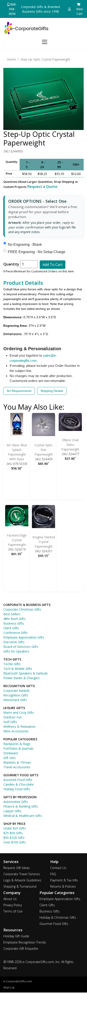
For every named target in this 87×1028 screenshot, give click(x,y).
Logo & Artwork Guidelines (22, 880)
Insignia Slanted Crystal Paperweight (43, 541)
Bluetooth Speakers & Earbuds (25, 673)
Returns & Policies (63, 886)
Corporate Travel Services (21, 874)
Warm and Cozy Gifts (18, 712)
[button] (69, 9)
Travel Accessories (16, 767)
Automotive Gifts (15, 802)
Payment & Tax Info (64, 880)
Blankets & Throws (17, 762)
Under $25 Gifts (14, 828)
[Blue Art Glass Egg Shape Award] (16, 425)
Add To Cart (52, 264)
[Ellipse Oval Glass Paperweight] (70, 423)
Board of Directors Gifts (20, 647)
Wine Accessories (16, 731)
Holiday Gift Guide (16, 936)
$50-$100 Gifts (14, 837)
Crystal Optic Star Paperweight (43, 449)
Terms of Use (13, 911)
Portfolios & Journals (18, 748)
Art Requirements (19, 391)
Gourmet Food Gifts (53, 924)
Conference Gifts (15, 633)
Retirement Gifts (15, 700)
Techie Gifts (12, 664)
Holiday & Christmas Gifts (57, 917)
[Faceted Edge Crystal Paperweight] (16, 516)
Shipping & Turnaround (19, 886)
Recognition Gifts (15, 695)
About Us (10, 899)
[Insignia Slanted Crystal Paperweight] (43, 517)
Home (11, 59)
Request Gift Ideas (16, 868)
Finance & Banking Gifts (20, 806)
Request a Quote (42, 186)
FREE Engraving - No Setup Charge (36, 252)
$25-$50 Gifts (13, 833)
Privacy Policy (12, 905)
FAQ (53, 874)
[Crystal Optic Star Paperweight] (43, 425)
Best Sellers (11, 614)
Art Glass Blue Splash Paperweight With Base (17, 452)
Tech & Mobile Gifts (17, 668)
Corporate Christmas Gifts (22, 609)
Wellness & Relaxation (19, 726)
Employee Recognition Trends (24, 942)
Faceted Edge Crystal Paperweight (17, 540)
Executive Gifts (14, 642)
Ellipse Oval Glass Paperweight (70, 444)
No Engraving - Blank (25, 244)
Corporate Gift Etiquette (20, 948)
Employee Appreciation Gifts (23, 637)
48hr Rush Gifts (14, 619)
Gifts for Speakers (16, 651)
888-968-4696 (12, 9)
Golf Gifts (10, 722)
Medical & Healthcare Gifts (22, 816)
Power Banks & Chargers (21, 678)
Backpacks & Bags (16, 744)
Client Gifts (11, 628)
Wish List (8, 987)
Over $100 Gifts (14, 842)
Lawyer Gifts (12, 811)
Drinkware (10, 753)
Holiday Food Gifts (16, 789)
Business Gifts (13, 623)
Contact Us (58, 868)
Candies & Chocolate (18, 784)
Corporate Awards (16, 690)
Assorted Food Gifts (17, 780)
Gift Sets (9, 758)
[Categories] (43, 40)
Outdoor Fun (12, 717)
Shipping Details (51, 391)
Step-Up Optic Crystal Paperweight (45, 59)
